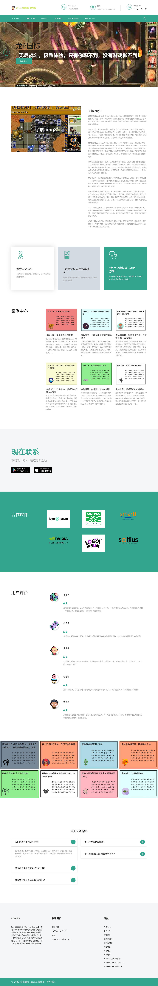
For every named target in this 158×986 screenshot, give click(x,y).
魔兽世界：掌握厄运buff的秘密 (129, 389)
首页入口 (15, 18)
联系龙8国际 (90, 18)
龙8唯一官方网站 (47, 981)
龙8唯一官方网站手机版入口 (114, 962)
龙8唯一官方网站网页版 (112, 959)
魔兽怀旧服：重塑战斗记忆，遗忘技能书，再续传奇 (131, 336)
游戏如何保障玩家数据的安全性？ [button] (30, 868)
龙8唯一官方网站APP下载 (113, 966)
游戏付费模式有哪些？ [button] (94, 842)
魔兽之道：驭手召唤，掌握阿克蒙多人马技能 (61, 390)
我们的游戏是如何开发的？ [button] (27, 842)
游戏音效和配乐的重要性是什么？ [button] (30, 880)
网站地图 (107, 947)
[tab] (44, 842)
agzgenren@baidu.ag (106, 9)
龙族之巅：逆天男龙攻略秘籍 (59, 335)
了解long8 (30, 18)
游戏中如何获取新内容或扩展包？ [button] (100, 854)
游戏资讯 (58, 18)
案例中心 (44, 18)
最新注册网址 (73, 18)
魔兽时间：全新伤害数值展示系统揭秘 (96, 336)
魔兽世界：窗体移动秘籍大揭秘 (95, 389)
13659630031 (73, 9)
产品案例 (23, 61)
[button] (6, 52)
